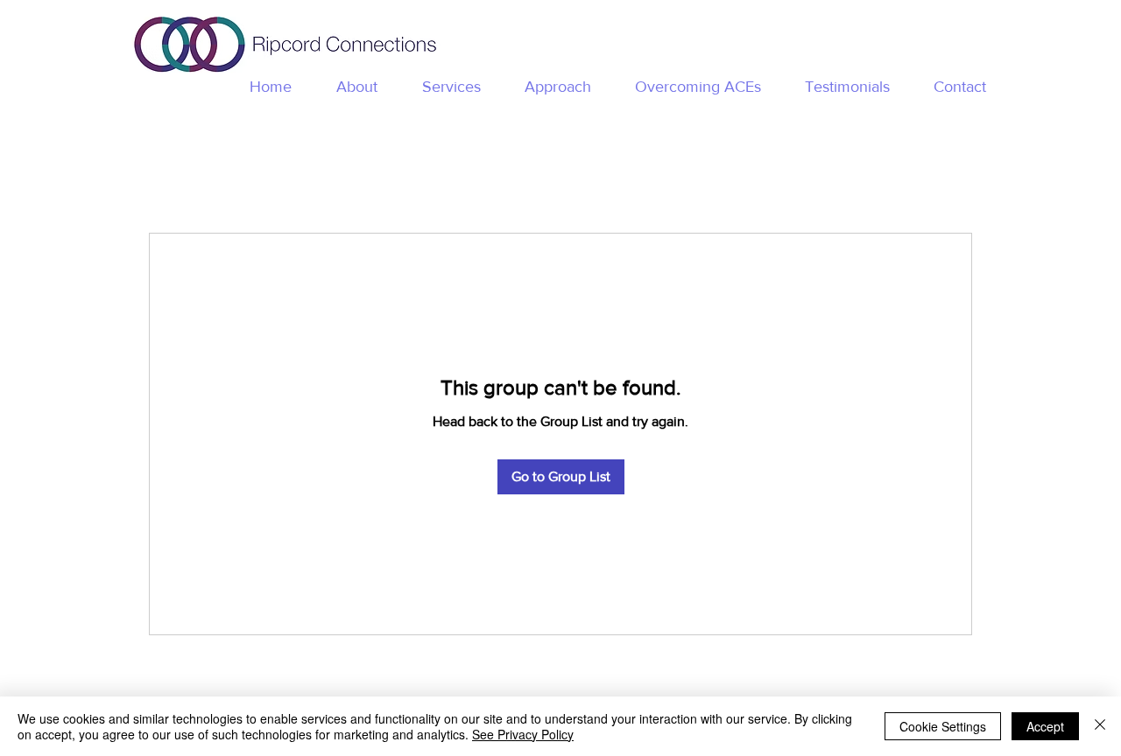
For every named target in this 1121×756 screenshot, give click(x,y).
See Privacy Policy (523, 734)
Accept (1045, 726)
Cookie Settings (942, 726)
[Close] (1099, 726)
